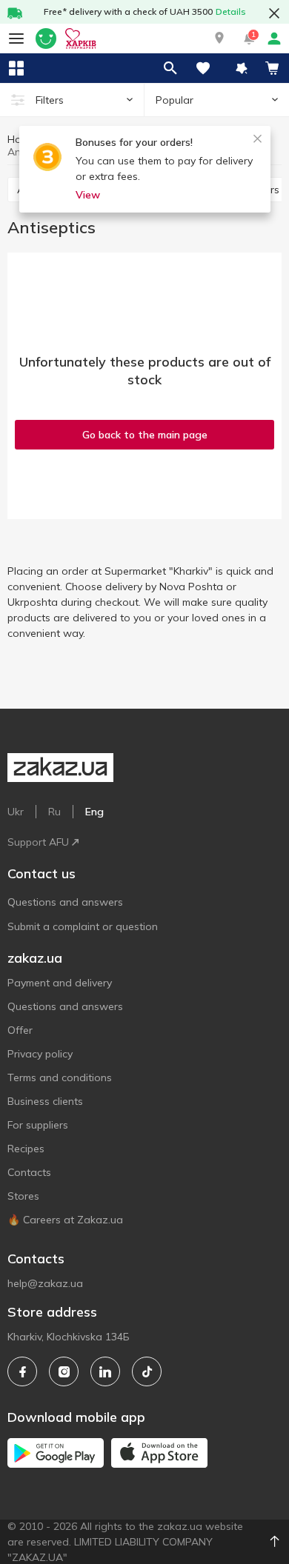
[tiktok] (147, 1371)
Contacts (29, 1172)
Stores (23, 1196)
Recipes (25, 1148)
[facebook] (22, 1371)
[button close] (274, 13)
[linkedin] (105, 1371)
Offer (20, 1030)
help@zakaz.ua (45, 1283)
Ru (54, 811)
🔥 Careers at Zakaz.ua (65, 1219)
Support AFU (38, 842)
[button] (219, 38)
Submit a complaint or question (82, 926)
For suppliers (37, 1125)
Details (231, 11)
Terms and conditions (59, 1077)
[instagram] (64, 1371)
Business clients (45, 1101)
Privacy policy (40, 1053)
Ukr (15, 811)
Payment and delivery (59, 982)
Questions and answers (65, 902)
